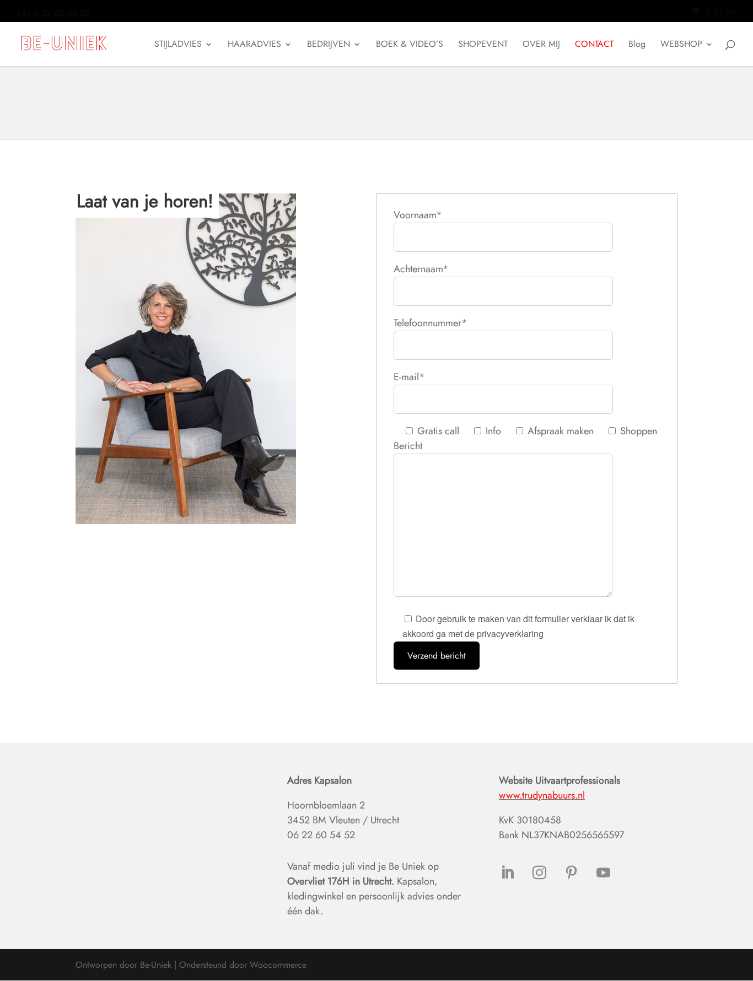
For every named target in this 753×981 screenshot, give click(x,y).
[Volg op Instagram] (539, 873)
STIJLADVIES (178, 45)
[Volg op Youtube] (603, 873)
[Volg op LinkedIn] (507, 873)
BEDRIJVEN (328, 45)
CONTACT (594, 45)
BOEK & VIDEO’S (409, 45)
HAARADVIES (254, 45)
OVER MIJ (541, 45)
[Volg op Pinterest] (571, 873)
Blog (637, 45)
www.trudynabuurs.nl (542, 795)
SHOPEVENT (483, 45)
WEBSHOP (681, 45)
